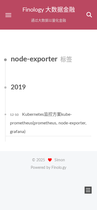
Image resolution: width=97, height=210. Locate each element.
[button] (8, 15)
